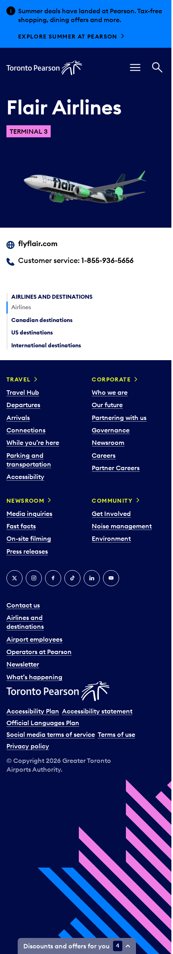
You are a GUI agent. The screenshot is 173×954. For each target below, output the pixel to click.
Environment (111, 538)
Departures (23, 405)
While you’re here (32, 442)
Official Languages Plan (42, 723)
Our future (107, 405)
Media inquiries (29, 514)
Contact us (23, 605)
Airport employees (34, 639)
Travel (18, 379)
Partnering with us (119, 418)
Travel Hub (22, 392)
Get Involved (111, 514)
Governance (111, 430)
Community (112, 500)
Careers (103, 455)
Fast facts (21, 526)
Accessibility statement (97, 711)
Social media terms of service (50, 734)
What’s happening (34, 677)
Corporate (111, 379)
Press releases (27, 551)
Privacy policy (27, 746)
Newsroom (108, 442)
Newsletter (22, 664)
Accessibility (25, 477)
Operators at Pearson (39, 652)
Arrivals (18, 418)
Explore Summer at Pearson (67, 36)
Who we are (110, 392)
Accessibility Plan (32, 711)
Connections (25, 430)
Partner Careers (116, 468)
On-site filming (28, 538)
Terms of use (116, 734)
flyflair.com (38, 243)
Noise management (122, 526)
